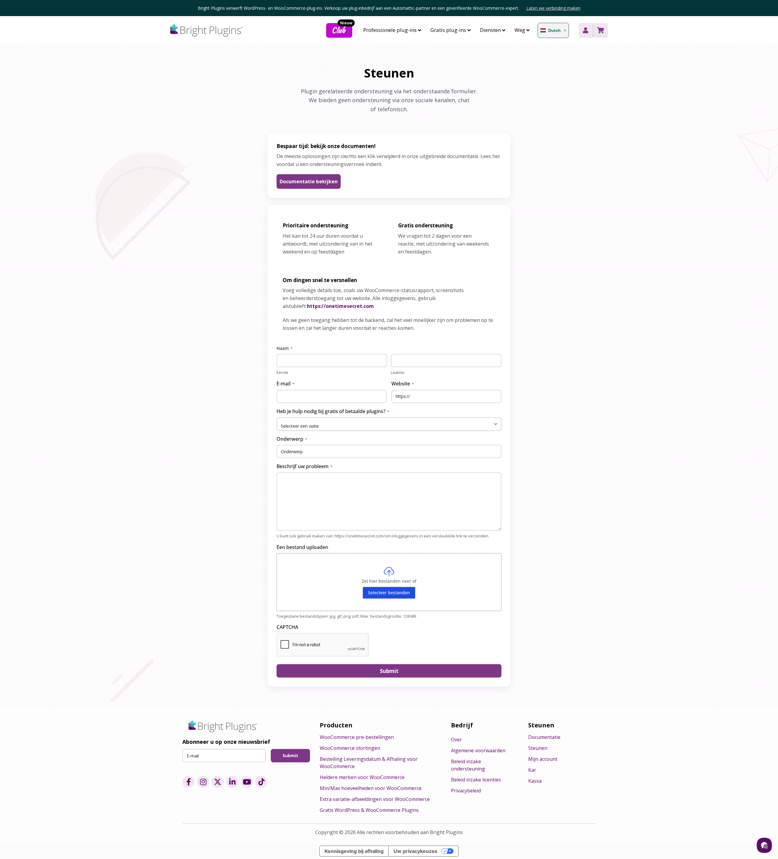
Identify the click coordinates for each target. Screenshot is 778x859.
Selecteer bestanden (389, 592)
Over (456, 739)
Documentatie (544, 737)
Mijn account (542, 759)
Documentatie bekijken (309, 181)
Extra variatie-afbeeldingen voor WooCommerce (375, 799)
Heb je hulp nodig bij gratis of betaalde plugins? (333, 411)
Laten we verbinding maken (553, 8)
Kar (532, 770)
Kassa (535, 781)
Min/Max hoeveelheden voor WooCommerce (371, 788)
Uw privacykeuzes (415, 851)
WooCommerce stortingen (350, 748)
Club (342, 29)
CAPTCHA (287, 627)
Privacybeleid (466, 790)
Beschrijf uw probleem (304, 466)
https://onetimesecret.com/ (360, 536)
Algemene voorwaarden (478, 750)
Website (402, 383)
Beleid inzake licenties (476, 779)
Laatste (397, 372)
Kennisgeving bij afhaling (354, 851)
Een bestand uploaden (302, 547)
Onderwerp (292, 439)
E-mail (285, 383)
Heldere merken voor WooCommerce (362, 777)
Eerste (282, 372)
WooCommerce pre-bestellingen (357, 737)
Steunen (537, 748)
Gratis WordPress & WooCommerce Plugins (369, 810)
